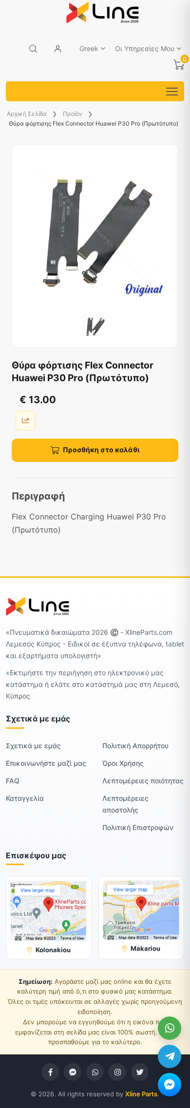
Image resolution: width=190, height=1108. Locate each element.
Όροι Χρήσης (123, 763)
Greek (88, 48)
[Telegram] (169, 1056)
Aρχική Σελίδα (27, 113)
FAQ (12, 780)
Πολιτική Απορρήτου (135, 745)
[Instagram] (117, 1072)
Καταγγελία (25, 798)
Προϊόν (73, 113)
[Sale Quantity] (25, 420)
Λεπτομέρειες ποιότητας (143, 780)
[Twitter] (140, 1072)
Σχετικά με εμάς (33, 745)
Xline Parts (141, 1094)
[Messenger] (169, 1084)
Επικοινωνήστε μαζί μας (46, 763)
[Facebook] (50, 1072)
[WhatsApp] (169, 1028)
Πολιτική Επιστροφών (137, 827)
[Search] (33, 48)
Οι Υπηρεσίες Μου (144, 48)
